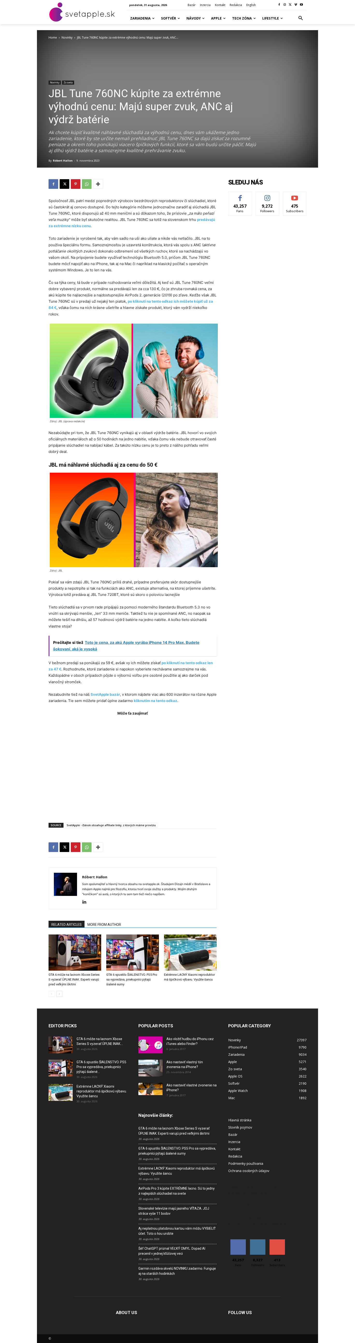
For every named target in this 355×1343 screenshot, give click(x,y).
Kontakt (234, 1149)
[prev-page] (52, 994)
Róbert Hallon (63, 160)
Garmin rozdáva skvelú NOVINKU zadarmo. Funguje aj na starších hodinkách (177, 1271)
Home (53, 37)
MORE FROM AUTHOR (104, 925)
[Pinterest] (75, 184)
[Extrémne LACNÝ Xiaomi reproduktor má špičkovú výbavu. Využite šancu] (190, 952)
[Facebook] (279, 5)
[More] (98, 184)
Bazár (232, 1134)
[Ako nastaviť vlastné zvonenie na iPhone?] (150, 1089)
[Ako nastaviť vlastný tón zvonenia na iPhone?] (150, 1068)
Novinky (67, 37)
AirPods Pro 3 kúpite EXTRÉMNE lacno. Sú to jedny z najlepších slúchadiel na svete (176, 1190)
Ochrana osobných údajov (248, 1170)
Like (240, 195)
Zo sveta (68, 82)
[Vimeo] (295, 5)
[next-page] (59, 994)
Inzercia (234, 1141)
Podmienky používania (245, 1163)
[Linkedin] (86, 902)
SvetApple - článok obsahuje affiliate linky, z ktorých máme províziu (111, 825)
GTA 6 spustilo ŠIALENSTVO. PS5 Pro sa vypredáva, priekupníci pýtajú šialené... (101, 1067)
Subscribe (294, 195)
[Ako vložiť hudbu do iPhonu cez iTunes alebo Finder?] (150, 1044)
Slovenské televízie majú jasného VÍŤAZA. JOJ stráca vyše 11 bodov (173, 1211)
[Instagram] (285, 5)
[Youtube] (301, 5)
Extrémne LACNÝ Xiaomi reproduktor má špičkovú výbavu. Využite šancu (102, 1091)
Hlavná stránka (239, 1120)
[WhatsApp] (87, 184)
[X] (290, 5)
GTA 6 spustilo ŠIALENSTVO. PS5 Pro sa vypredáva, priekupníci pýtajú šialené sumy (131, 979)
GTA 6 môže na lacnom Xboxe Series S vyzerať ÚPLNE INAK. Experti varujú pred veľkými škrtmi (74, 979)
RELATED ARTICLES (66, 925)
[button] (300, 18)
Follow (267, 195)
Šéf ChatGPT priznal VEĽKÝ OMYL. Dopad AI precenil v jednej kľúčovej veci (171, 1251)
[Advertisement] (133, 766)
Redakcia (235, 1156)
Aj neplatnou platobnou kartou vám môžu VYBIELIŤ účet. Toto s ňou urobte (177, 1231)
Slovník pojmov (240, 1127)
